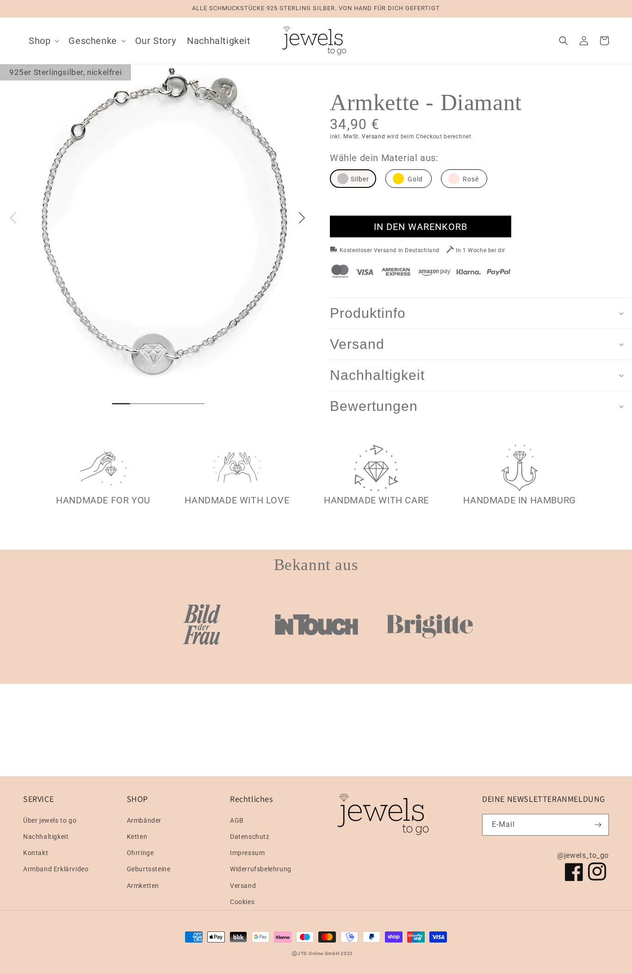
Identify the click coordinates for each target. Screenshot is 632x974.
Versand (373, 136)
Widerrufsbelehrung (260, 869)
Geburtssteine (149, 869)
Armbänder (144, 820)
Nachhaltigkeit (45, 836)
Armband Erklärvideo (55, 869)
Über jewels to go (49, 820)
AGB (237, 820)
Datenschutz (250, 836)
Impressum (247, 852)
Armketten (143, 885)
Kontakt (35, 852)
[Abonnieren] (598, 825)
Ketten (137, 836)
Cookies (242, 902)
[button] (43, 40)
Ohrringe (140, 852)
